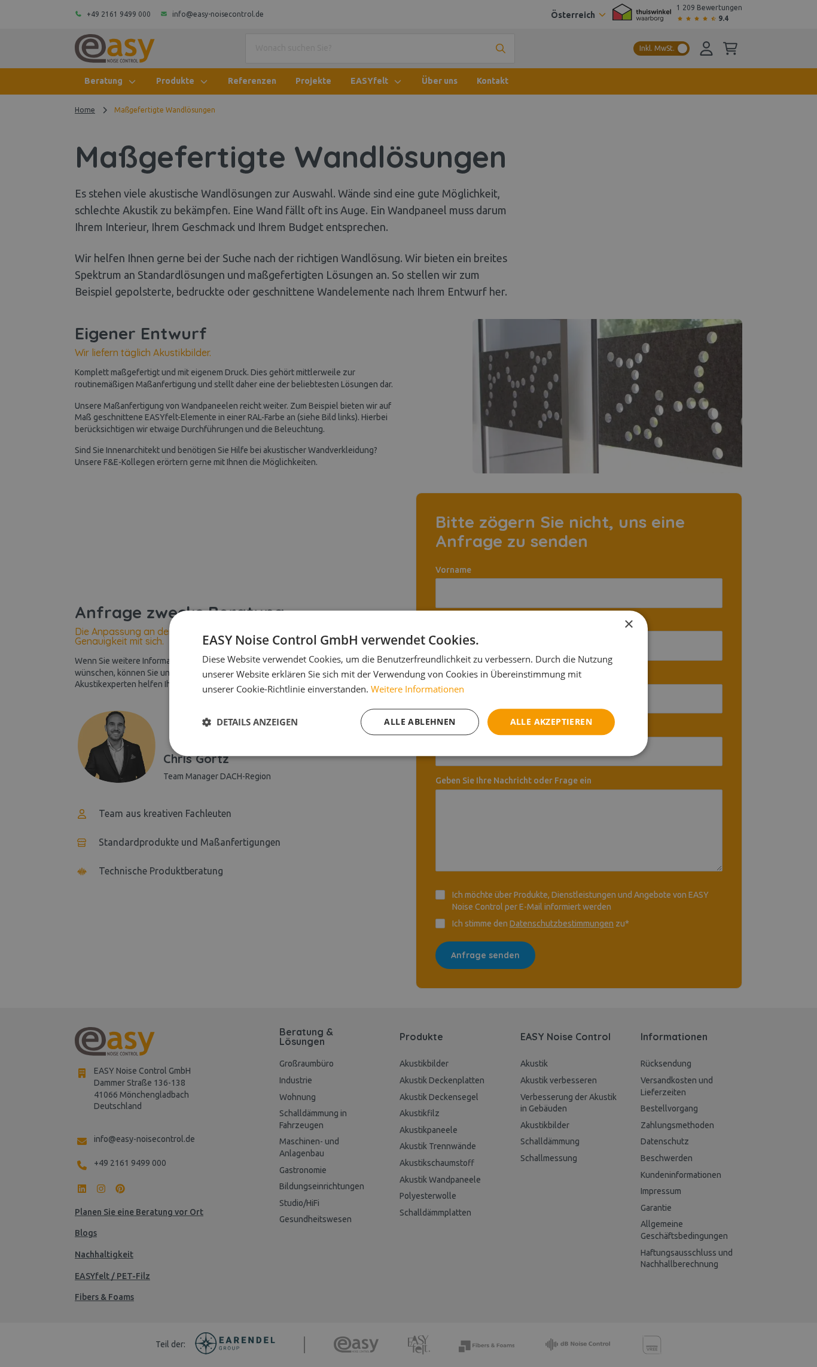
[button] (250, 721)
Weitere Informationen (417, 689)
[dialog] (408, 683)
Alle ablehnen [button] (419, 721)
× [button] (628, 624)
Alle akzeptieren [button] (551, 721)
